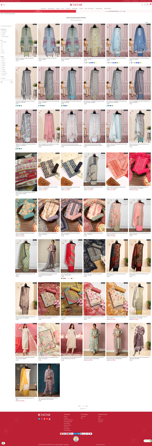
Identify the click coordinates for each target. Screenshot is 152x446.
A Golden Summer (98, 8)
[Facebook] (39, 418)
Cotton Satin (4, 73)
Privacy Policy (66, 444)
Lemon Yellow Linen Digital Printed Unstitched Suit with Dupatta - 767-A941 (94, 59)
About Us (65, 416)
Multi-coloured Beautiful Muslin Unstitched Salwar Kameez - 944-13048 (93, 234)
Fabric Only (4, 41)
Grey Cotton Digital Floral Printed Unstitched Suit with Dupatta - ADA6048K (139, 102)
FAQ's (99, 418)
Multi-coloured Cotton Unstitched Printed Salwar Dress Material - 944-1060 (139, 234)
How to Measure (67, 423)
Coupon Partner (67, 428)
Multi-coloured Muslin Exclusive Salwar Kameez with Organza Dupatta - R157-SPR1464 (25, 317)
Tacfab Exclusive (51, 8)
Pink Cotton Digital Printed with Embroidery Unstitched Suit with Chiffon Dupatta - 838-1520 (48, 145)
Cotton (3, 58)
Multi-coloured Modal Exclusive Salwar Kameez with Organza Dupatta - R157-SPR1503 (48, 317)
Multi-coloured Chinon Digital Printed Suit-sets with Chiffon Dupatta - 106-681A (25, 193)
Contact (99, 416)
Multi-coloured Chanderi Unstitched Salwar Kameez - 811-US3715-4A (139, 274)
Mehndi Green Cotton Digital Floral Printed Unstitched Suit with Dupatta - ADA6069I (94, 102)
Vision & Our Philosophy (68, 419)
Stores (4, 4)
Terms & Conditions (59, 444)
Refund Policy (100, 419)
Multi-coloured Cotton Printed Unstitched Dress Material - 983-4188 (93, 274)
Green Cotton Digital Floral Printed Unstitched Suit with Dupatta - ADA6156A (48, 102)
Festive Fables (75, 8)
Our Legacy (66, 418)
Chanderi (4, 71)
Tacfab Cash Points (67, 425)
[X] (42, 418)
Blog (82, 418)
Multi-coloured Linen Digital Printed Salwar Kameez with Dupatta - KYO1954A (117, 234)
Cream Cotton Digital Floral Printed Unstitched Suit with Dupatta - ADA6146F (25, 102)
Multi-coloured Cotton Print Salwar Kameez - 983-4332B (25, 398)
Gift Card (81, 8)
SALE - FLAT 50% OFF (89, 8)
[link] (142, 5)
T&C (124, 11)
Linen (3, 60)
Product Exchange (67, 430)
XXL (3, 51)
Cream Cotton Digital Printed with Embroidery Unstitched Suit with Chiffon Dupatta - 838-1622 (93, 145)
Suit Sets (58, 8)
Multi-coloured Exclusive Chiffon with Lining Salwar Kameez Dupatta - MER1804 (25, 358)
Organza (3, 63)
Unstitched (4, 30)
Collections (68, 8)
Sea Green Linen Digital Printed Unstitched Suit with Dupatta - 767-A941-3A (116, 59)
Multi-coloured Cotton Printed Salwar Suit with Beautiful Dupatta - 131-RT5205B (138, 317)
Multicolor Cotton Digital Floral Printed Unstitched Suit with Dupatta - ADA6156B (26, 145)
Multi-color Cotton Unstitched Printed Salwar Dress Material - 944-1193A (139, 145)
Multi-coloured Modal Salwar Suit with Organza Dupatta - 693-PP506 (71, 317)
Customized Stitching (68, 421)
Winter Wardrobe (107, 8)
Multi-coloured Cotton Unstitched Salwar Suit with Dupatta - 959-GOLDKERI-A (116, 188)
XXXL (3, 52)
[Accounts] (147, 4)
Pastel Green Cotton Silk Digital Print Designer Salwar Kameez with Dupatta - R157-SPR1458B (94, 358)
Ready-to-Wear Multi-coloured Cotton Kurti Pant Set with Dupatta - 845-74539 (139, 358)
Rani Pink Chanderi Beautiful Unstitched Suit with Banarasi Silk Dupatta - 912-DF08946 (138, 188)
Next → (87, 406)
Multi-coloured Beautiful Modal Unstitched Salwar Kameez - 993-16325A (25, 234)
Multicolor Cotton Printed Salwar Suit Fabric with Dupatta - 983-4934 (47, 59)
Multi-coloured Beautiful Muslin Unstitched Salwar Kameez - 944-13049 (70, 234)
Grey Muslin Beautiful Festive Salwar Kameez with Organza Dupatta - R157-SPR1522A (47, 274)
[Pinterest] (44, 418)
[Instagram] (50, 418)
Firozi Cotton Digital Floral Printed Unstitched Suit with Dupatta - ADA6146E (71, 102)
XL (2, 49)
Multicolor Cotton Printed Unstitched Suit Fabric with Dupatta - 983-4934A (71, 59)
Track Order (100, 421)
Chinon (3, 65)
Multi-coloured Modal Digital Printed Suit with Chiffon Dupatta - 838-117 (117, 317)
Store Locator (66, 426)
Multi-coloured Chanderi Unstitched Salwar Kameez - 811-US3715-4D (116, 274)
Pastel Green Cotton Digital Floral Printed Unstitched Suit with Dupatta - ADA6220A (117, 102)
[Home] (76, 5)
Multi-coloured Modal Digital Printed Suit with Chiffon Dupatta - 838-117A (94, 317)
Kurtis (62, 8)
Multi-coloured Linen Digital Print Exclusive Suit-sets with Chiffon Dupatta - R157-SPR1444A (48, 398)
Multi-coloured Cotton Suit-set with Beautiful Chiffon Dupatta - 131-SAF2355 (48, 358)
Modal (3, 67)
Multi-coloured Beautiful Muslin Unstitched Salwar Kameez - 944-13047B (47, 234)
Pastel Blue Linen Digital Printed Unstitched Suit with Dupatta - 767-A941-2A (139, 59)
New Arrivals (43, 8)
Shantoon (4, 74)
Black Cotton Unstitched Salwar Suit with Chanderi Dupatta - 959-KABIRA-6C (47, 188)
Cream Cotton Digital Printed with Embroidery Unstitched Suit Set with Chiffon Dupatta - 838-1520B (71, 145)
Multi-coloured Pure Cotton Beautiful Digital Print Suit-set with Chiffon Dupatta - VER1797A (71, 358)
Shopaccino (103, 444)
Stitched (4, 32)
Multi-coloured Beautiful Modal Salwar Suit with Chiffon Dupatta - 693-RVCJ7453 (71, 274)
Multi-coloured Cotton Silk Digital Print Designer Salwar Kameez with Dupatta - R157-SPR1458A (117, 358)
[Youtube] (47, 418)
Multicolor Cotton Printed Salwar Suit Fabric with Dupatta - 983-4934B (25, 59)
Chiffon (3, 69)
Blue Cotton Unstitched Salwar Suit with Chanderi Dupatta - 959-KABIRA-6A (70, 188)
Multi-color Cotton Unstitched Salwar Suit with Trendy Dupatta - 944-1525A (117, 145)
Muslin (3, 62)
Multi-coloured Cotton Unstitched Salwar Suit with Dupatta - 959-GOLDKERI (93, 188)
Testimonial (83, 416)
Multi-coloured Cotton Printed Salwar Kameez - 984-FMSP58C (25, 274)
